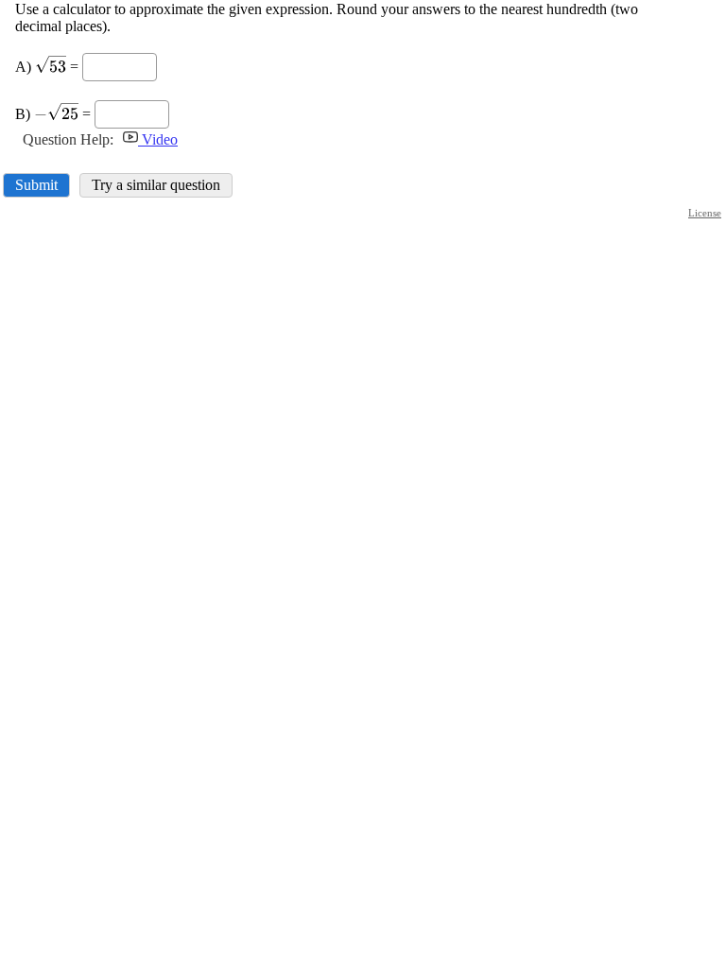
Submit (36, 185)
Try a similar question (156, 185)
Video (158, 139)
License (704, 212)
